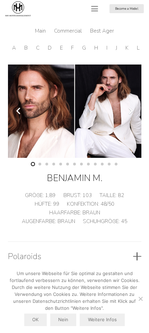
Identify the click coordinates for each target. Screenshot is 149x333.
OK (35, 319)
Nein (63, 319)
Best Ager (102, 30)
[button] (94, 8)
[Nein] (140, 298)
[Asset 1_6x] (18, 8)
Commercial (68, 30)
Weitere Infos (102, 319)
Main (40, 30)
